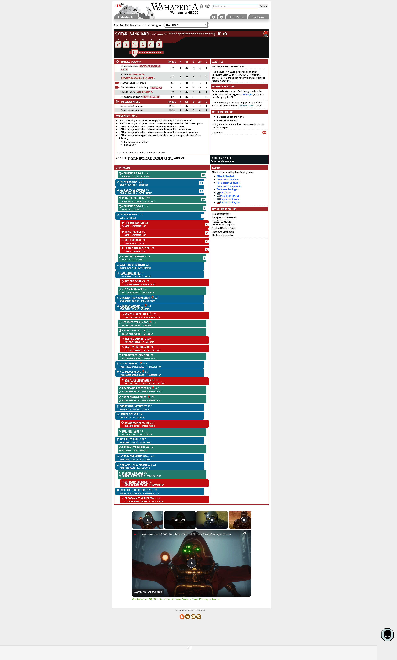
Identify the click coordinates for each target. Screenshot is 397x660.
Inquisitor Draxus (229, 199)
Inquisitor (225, 192)
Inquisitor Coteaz (229, 195)
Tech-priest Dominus (228, 179)
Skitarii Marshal (225, 176)
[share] (245, 533)
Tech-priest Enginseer (228, 182)
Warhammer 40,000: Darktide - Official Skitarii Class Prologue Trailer (186, 534)
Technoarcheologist (228, 189)
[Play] (212, 520)
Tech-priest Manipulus (229, 185)
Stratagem (248, 94)
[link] (137, 534)
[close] (189, 647)
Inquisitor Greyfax (230, 202)
